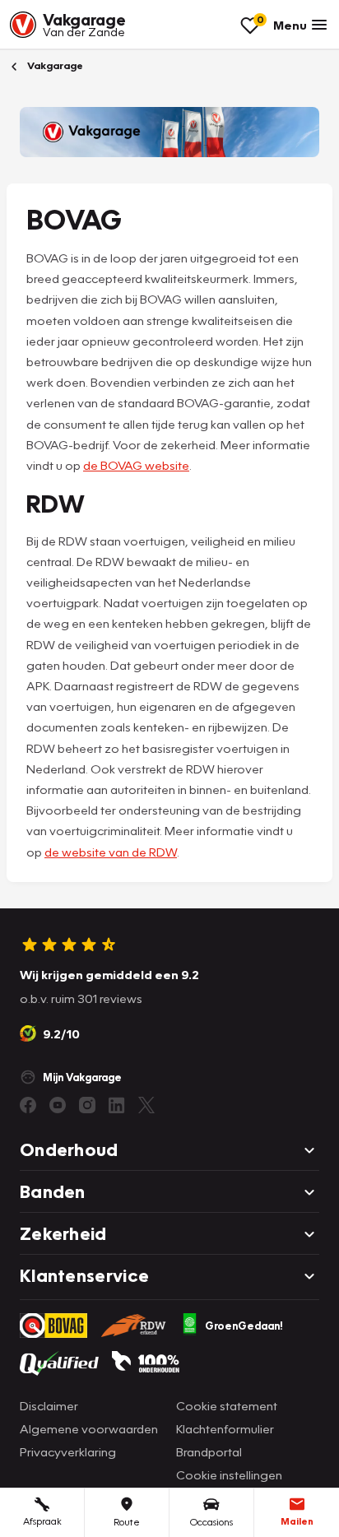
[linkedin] (117, 1105)
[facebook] (28, 1105)
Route (127, 1522)
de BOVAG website (136, 464)
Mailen (297, 1521)
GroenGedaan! (244, 1325)
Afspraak (42, 1521)
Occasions (211, 1522)
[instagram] (87, 1105)
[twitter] (146, 1105)
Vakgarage (54, 65)
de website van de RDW (110, 851)
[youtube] (57, 1105)
